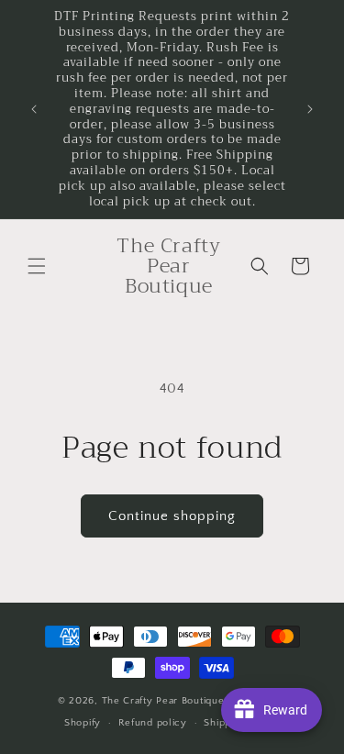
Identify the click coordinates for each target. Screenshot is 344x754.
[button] (37, 266)
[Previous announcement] (34, 109)
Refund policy (152, 722)
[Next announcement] (310, 109)
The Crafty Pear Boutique (163, 700)
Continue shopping (172, 516)
